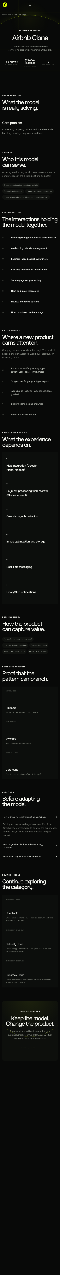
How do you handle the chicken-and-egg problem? (30, 846)
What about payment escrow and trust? (30, 856)
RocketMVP (6, 15)
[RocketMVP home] (5, 4)
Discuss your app (28, 1047)
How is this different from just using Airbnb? (30, 817)
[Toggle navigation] (30, 5)
